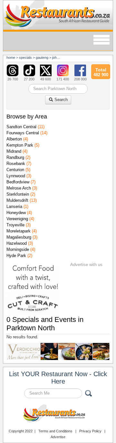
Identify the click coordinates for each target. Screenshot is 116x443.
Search (60, 99)
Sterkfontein (17, 194)
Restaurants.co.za (58, 414)
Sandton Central (21, 126)
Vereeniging (17, 218)
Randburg (15, 157)
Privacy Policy (90, 431)
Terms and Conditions (55, 431)
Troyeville (15, 224)
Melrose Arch (18, 188)
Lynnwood (15, 175)
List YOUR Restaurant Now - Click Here (58, 377)
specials (25, 57)
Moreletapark (18, 231)
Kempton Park (19, 145)
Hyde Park (16, 255)
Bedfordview (17, 182)
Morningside (17, 249)
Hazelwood (16, 243)
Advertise (58, 437)
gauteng (42, 57)
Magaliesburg (18, 237)
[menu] (101, 40)
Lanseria (14, 206)
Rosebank (15, 163)
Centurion (15, 169)
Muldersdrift (17, 200)
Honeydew (16, 212)
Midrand (13, 151)
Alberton (14, 139)
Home (10, 57)
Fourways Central (22, 132)
